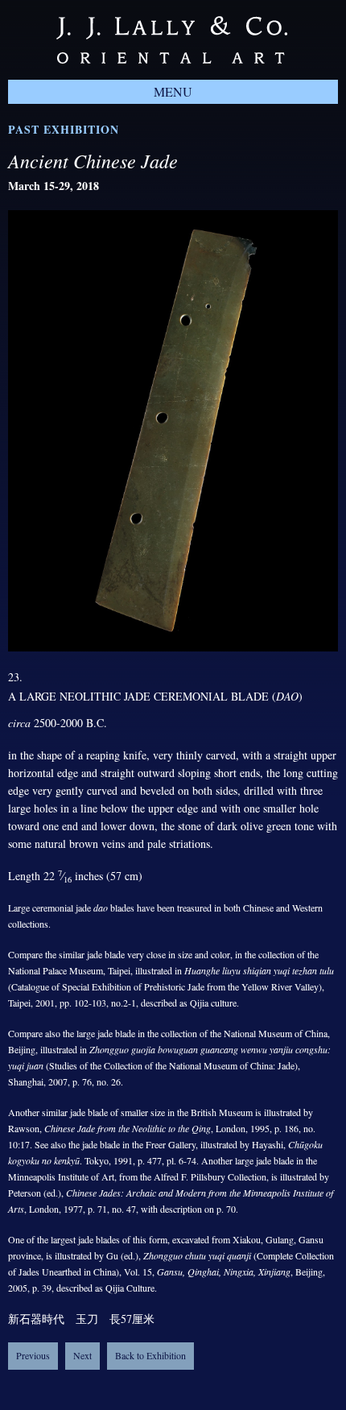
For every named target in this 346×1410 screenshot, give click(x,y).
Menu (173, 91)
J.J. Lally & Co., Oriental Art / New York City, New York (171, 40)
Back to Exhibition (150, 1355)
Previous (33, 1355)
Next (82, 1355)
